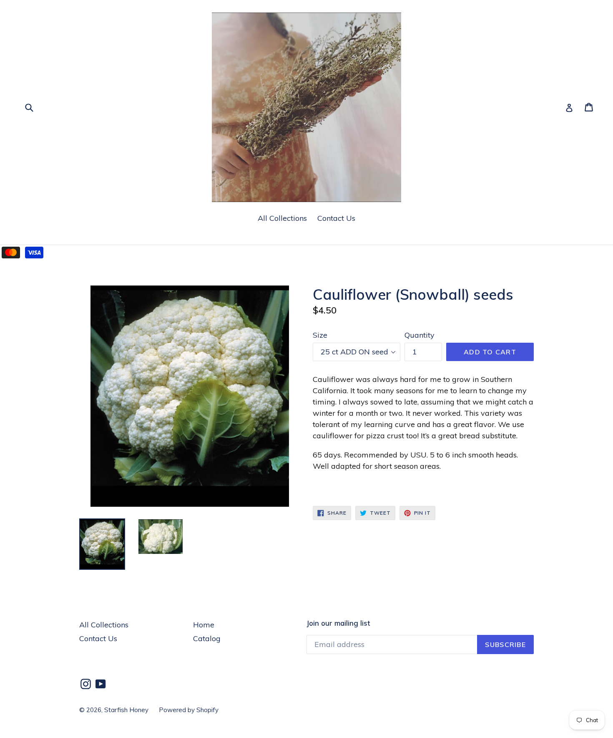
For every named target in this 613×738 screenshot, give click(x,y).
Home (203, 624)
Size (320, 335)
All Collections (282, 218)
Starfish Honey (126, 710)
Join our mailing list (338, 623)
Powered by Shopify (189, 710)
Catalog (207, 638)
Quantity (419, 335)
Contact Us (336, 218)
